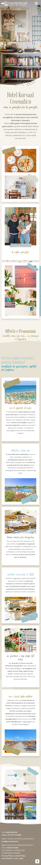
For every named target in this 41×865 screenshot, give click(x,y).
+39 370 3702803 (14, 835)
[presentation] (7, 44)
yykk (21, 858)
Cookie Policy (19, 856)
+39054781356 (11, 832)
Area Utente (7, 858)
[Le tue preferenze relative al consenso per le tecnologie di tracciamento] (37, 861)
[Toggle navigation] (36, 4)
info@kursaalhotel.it (10, 841)
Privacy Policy (7, 856)
